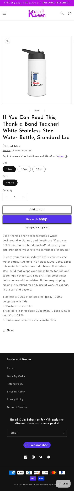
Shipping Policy (16, 391)
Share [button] (10, 330)
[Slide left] (29, 110)
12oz (9, 169)
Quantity (7, 190)
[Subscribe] (63, 433)
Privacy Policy (15, 399)
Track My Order (16, 376)
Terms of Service (17, 407)
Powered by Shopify (50, 484)
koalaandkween (31, 484)
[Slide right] (44, 110)
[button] (4, 13)
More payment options (37, 227)
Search (11, 368)
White (10, 182)
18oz (24, 169)
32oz (39, 169)
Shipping (6, 150)
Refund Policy (15, 383)
